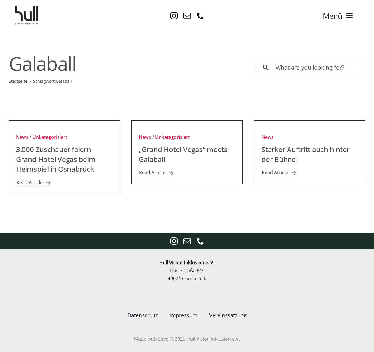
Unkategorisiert (49, 137)
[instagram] (174, 15)
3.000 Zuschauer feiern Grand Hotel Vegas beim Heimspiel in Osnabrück (56, 159)
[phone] (200, 15)
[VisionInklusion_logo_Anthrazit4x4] (26, 8)
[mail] (187, 15)
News (22, 137)
